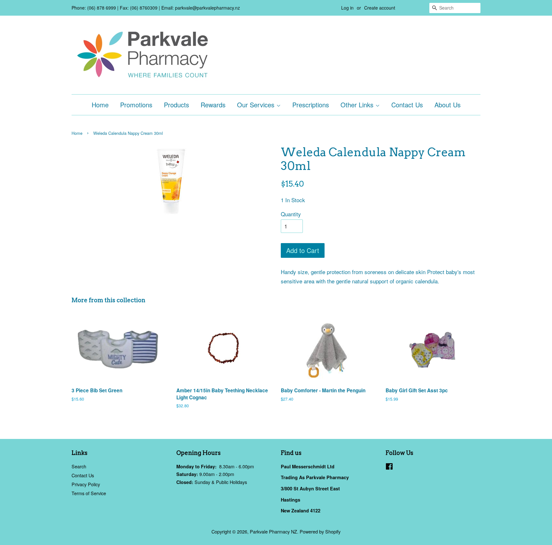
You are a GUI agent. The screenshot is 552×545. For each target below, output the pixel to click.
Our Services (256, 104)
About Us (447, 104)
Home (100, 104)
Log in (347, 7)
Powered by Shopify (320, 531)
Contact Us (407, 104)
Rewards (213, 104)
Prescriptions (310, 104)
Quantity (291, 214)
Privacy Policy (86, 484)
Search (79, 466)
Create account (379, 7)
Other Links (358, 104)
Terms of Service (89, 493)
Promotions (136, 104)
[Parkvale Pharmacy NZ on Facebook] (389, 467)
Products (176, 104)
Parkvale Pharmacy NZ (273, 531)
